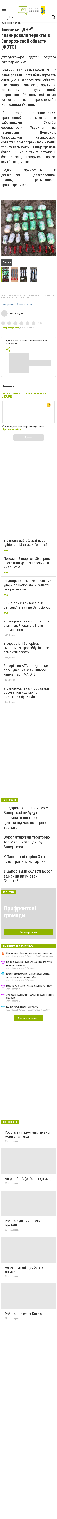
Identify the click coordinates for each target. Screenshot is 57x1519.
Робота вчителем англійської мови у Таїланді (27, 1134)
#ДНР (29, 304)
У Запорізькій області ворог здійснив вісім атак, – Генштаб (28, 876)
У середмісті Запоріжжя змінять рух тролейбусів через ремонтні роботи (27, 647)
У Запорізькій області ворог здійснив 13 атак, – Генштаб (26, 542)
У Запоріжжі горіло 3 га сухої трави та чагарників (26, 859)
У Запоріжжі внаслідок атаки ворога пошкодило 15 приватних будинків (26, 692)
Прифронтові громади (20, 912)
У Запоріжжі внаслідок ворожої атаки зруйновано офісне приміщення (28, 625)
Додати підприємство (28, 1018)
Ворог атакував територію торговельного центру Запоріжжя (27, 842)
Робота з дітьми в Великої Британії (25, 1223)
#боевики (20, 304)
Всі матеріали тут (28, 932)
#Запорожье (7, 304)
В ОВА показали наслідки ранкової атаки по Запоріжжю (27, 605)
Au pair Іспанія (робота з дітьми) (24, 1269)
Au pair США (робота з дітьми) (28, 1179)
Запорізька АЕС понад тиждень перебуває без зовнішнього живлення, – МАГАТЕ (28, 670)
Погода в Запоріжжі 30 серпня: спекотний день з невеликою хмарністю (28, 563)
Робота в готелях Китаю (23, 1314)
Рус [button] (11, 17)
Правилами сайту (11, 429)
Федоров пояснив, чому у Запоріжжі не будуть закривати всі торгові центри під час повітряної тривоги (26, 817)
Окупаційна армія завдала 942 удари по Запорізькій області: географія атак (27, 585)
